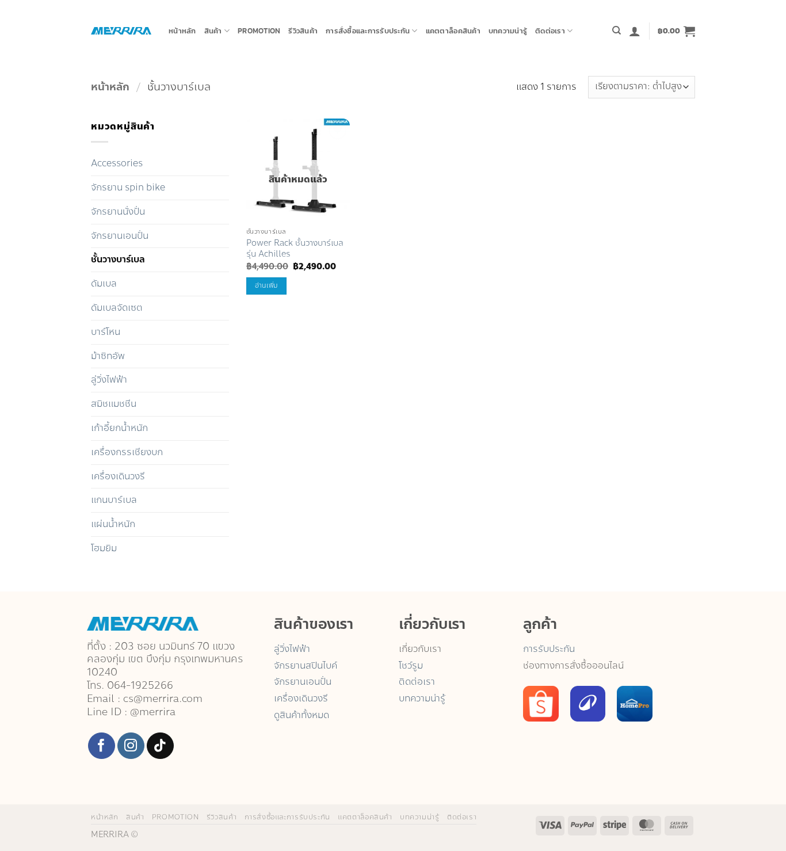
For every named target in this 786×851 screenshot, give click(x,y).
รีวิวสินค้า (303, 30)
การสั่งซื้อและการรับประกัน (368, 30)
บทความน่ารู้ (508, 30)
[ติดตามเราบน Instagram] (130, 746)
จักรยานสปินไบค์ (305, 665)
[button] (634, 31)
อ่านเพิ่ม (266, 285)
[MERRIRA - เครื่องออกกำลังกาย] (121, 31)
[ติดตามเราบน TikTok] (160, 746)
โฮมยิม (104, 548)
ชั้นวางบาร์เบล (118, 259)
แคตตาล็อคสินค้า (453, 30)
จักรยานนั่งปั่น (118, 211)
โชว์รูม (411, 665)
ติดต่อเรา (550, 30)
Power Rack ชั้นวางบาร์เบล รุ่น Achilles (295, 248)
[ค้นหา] (616, 30)
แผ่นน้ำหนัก (113, 524)
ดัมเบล (104, 283)
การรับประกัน (549, 649)
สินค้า (213, 30)
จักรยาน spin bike (128, 187)
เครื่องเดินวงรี (118, 476)
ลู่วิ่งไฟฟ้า (109, 379)
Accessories (117, 163)
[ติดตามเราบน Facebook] (101, 746)
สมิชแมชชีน (113, 403)
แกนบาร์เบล (114, 500)
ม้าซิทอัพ (108, 356)
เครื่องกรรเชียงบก (127, 452)
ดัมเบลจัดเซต (117, 307)
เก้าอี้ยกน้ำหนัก (119, 428)
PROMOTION (259, 30)
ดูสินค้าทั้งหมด (301, 715)
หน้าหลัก (182, 30)
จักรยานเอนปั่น (119, 235)
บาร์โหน (105, 332)
